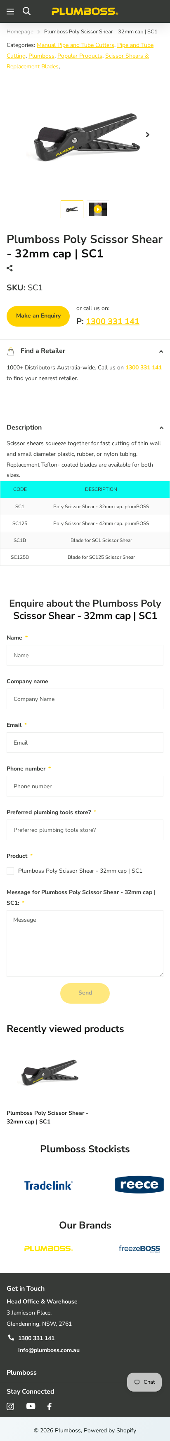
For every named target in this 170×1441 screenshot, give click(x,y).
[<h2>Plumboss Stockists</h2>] (49, 1185)
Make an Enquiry (38, 316)
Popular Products (79, 56)
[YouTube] (30, 1406)
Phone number (29, 769)
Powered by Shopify (110, 1430)
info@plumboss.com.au (49, 1350)
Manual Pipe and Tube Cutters (75, 45)
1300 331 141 (112, 321)
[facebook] (49, 1406)
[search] (27, 11)
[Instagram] (10, 1406)
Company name (27, 681)
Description (24, 427)
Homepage (20, 31)
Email (17, 725)
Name (17, 638)
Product (20, 856)
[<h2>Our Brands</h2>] (49, 1248)
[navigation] (72, 209)
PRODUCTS (11, 11)
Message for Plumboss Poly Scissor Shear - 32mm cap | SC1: (81, 897)
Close (85, 1372)
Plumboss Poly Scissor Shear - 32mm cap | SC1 (80, 871)
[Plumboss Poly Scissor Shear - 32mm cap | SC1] (49, 1071)
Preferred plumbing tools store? (51, 812)
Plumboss (41, 56)
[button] (148, 135)
